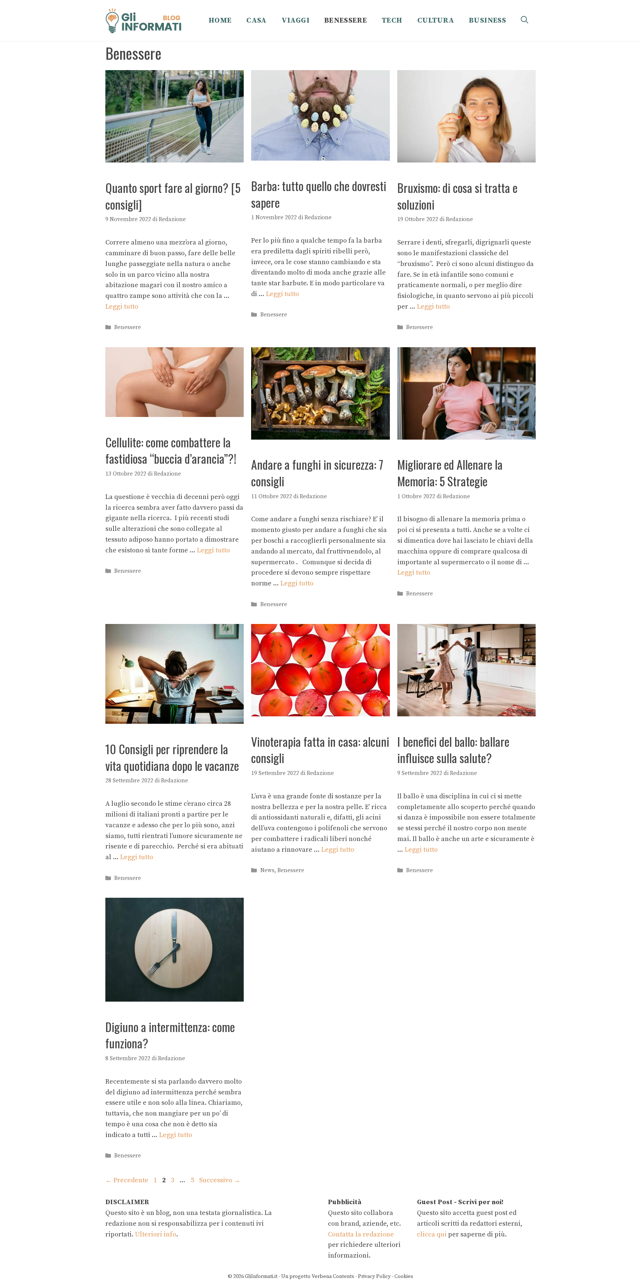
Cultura (435, 20)
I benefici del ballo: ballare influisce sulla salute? (453, 750)
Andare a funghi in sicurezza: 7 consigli (317, 473)
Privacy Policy (374, 1276)
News (267, 870)
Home (219, 20)
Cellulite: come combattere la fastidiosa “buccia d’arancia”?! (170, 450)
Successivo (219, 1180)
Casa (256, 20)
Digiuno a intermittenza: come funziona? (170, 1035)
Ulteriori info (155, 1234)
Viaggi (295, 20)
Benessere (345, 20)
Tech (392, 20)
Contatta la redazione (361, 1234)
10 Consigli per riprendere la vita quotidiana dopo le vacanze (172, 757)
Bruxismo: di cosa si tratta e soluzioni (457, 196)
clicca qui (432, 1234)
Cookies (403, 1276)
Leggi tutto (121, 306)
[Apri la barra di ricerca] (524, 20)
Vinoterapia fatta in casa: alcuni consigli (320, 750)
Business (487, 20)
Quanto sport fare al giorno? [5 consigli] (172, 196)
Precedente (126, 1180)
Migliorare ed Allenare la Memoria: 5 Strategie (450, 473)
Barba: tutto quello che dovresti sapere (318, 194)
